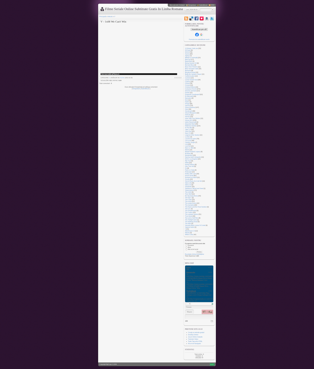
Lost (186, 144)
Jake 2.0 (188, 129)
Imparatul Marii (190, 124)
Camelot (188, 78)
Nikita (187, 163)
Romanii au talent (191, 177)
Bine (189, 247)
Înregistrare (192, 5)
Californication (190, 76)
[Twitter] (212, 18)
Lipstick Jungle (190, 142)
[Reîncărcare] (212, 303)
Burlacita (188, 70)
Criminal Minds (190, 87)
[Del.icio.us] (191, 18)
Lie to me (188, 140)
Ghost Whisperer (190, 113)
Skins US (188, 185)
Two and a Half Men (191, 218)
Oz (186, 168)
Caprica (187, 81)
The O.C (188, 209)
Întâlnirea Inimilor (191, 126)
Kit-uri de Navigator (194, 343)
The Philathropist (190, 210)
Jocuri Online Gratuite (195, 337)
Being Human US (191, 63)
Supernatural (189, 190)
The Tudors (189, 212)
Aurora (187, 54)
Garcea (187, 105)
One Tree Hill (189, 166)
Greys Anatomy (190, 107)
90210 (187, 52)
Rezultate (188, 254)
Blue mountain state (191, 69)
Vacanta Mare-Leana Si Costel (195, 225)
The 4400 (188, 192)
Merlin (187, 150)
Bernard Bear (189, 65)
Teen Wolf (188, 194)
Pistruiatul (188, 172)
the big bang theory (191, 196)
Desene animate (190, 91)
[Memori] (202, 18)
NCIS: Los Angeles (191, 159)
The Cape (188, 199)
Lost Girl (188, 146)
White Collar (189, 234)
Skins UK (188, 183)
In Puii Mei (188, 128)
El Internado (189, 96)
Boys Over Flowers (191, 67)
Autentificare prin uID (199, 29)
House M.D (189, 120)
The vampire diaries (191, 214)
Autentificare (203, 5)
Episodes (188, 98)
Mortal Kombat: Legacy (192, 151)
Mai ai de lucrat (193, 249)
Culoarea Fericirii (191, 89)
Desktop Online (193, 335)
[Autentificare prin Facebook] (197, 34)
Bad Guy (188, 59)
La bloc (187, 137)
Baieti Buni (188, 61)
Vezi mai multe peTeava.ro (110, 74)
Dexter (187, 93)
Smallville (188, 187)
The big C (188, 198)
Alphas (187, 56)
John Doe (188, 131)
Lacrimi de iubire (190, 139)
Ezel (186, 100)
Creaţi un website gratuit (196, 332)
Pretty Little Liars (190, 174)
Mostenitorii (189, 155)
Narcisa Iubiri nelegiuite (193, 157)
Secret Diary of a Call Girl (193, 181)
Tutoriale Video (193, 339)
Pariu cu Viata (189, 170)
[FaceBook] (196, 18)
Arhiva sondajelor (198, 254)
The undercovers (190, 203)
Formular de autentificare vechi (199, 39)
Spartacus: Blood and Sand (194, 188)
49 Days (188, 50)
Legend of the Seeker (192, 135)
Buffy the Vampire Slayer (193, 74)
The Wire (188, 223)
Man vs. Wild (189, 148)
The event (188, 201)
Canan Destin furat (191, 80)
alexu (122, 77)
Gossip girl (188, 111)
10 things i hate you (191, 48)
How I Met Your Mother (192, 118)
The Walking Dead (191, 222)
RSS (212, 5)
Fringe (187, 104)
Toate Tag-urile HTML (195, 341)
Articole (110, 16)
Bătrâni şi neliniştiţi (191, 57)
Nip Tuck (188, 161)
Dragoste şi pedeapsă (192, 94)
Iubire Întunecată (190, 122)
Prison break (189, 175)
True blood (188, 216)
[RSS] (186, 18)
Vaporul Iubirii (189, 227)
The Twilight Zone (191, 220)
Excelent (191, 245)
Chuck (187, 83)
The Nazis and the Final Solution (196, 207)
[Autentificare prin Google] (201, 35)
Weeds (187, 233)
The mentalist (189, 205)
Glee (186, 109)
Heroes (187, 116)
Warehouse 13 (190, 231)
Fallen (187, 102)
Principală (102, 16)
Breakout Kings (190, 72)
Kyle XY (187, 133)
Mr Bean (188, 153)
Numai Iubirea (190, 164)
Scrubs (187, 179)
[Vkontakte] (207, 18)
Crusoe (187, 85)
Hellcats (187, 115)
